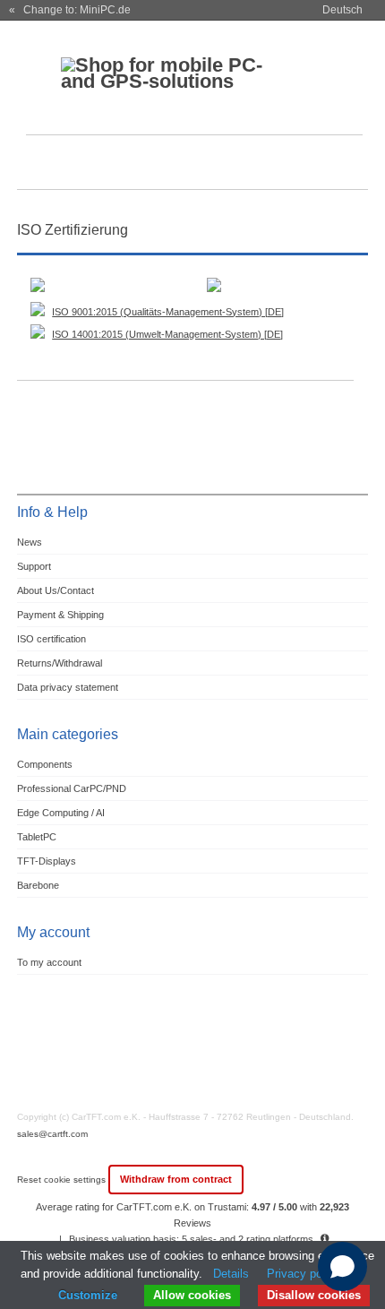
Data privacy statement (67, 687)
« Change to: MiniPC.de (70, 10)
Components (45, 764)
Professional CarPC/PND (71, 788)
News (29, 542)
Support (34, 566)
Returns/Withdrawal (59, 663)
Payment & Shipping (60, 614)
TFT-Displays (46, 861)
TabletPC (36, 836)
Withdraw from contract (176, 1179)
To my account (49, 962)
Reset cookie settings (62, 1179)
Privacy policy (303, 1273)
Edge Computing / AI (61, 812)
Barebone (38, 885)
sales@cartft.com (52, 1134)
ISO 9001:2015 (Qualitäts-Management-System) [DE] (168, 311)
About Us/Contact (55, 590)
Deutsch (342, 10)
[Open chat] (342, 1266)
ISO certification (51, 638)
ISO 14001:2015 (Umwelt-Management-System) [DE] (167, 334)
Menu (42, 164)
